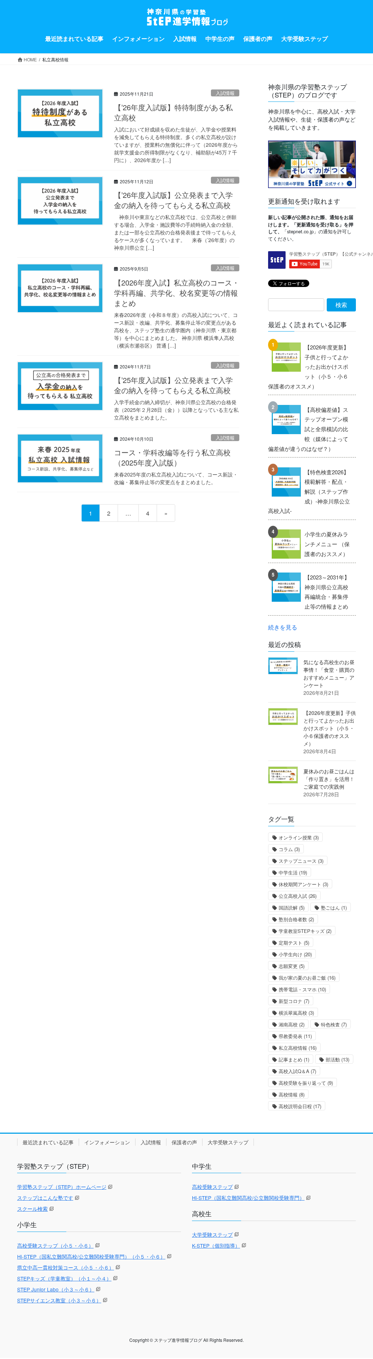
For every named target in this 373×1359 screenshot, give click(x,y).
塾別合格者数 (296, 919)
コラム (289, 849)
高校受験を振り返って (306, 1082)
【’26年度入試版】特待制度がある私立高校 (173, 112)
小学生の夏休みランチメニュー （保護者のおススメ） (327, 543)
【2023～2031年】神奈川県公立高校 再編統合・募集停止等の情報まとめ (327, 591)
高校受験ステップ (212, 1186)
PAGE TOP (357, 1311)
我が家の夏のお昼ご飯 (307, 977)
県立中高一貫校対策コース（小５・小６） (65, 1267)
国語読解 (292, 907)
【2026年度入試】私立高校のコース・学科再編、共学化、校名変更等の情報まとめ (176, 292)
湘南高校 (292, 1024)
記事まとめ (294, 1059)
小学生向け (295, 954)
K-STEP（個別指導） (216, 1245)
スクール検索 (32, 1208)
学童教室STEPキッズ (305, 930)
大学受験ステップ (228, 1142)
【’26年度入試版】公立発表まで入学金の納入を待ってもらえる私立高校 (173, 200)
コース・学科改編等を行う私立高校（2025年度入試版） (172, 457)
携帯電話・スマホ (302, 989)
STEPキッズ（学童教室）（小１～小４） (64, 1278)
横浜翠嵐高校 (296, 1012)
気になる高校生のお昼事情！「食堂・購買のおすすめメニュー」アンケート (328, 673)
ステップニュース (301, 860)
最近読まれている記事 (48, 1142)
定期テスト (294, 942)
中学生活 (293, 872)
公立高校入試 (298, 895)
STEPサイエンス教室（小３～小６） (59, 1300)
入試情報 (225, 92)
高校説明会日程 (300, 1106)
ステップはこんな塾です (45, 1197)
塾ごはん (334, 907)
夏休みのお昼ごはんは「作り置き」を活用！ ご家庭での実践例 (328, 778)
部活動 (337, 1059)
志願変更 (292, 965)
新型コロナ (294, 1001)
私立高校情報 (298, 1047)
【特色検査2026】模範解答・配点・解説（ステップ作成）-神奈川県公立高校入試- (309, 491)
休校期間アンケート (303, 884)
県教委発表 (295, 1036)
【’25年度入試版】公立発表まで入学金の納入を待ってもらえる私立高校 (173, 385)
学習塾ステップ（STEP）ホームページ (61, 1186)
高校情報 (292, 1094)
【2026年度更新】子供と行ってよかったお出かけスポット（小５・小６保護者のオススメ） (308, 366)
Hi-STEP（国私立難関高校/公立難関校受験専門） (248, 1197)
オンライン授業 (299, 837)
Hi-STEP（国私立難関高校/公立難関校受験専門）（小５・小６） (91, 1256)
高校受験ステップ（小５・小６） (55, 1245)
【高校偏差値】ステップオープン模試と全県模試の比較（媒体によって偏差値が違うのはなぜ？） (308, 429)
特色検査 (334, 1024)
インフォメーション (107, 1142)
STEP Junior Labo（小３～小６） (55, 1289)
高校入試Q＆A (297, 1071)
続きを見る (282, 627)
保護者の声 (184, 1142)
